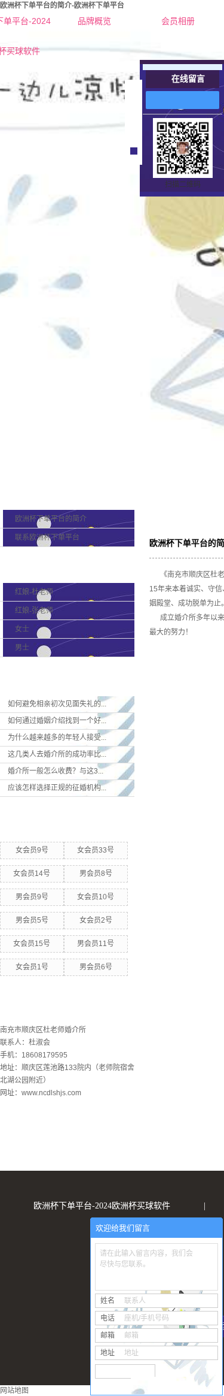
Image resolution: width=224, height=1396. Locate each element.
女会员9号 (32, 850)
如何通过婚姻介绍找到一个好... (57, 721)
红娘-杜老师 (34, 592)
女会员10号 (95, 897)
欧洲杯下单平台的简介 (51, 519)
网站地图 (14, 1390)
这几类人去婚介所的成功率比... (57, 754)
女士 (22, 629)
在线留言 (188, 78)
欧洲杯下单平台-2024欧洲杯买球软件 (101, 1205)
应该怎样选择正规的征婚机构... (57, 788)
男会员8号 (95, 873)
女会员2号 (95, 920)
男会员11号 (95, 943)
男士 (22, 647)
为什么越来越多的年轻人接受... (57, 737)
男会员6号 (95, 967)
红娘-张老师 (34, 610)
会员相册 (178, 21)
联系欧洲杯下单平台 (47, 537)
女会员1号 (32, 967)
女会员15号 (31, 943)
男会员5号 (32, 920)
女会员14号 (31, 873)
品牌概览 (94, 21)
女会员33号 (95, 850)
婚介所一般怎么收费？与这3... (55, 771)
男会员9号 (32, 897)
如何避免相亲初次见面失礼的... (57, 704)
